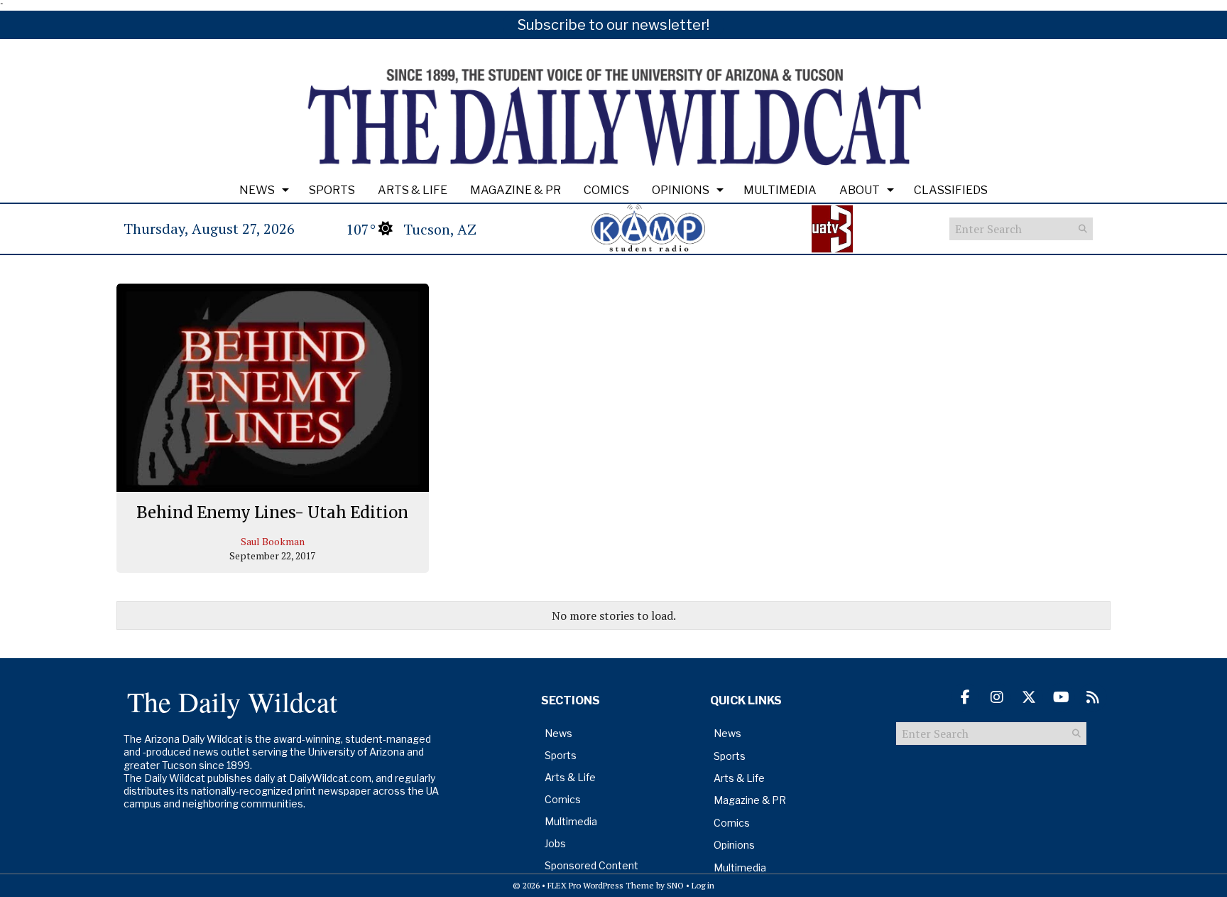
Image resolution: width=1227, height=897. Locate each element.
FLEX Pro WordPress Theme (600, 885)
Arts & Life (412, 190)
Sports (332, 190)
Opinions (680, 190)
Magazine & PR (515, 190)
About (859, 190)
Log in (703, 885)
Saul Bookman (273, 541)
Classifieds (951, 190)
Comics (606, 190)
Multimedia (780, 190)
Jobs (555, 843)
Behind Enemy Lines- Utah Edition (272, 512)
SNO (675, 885)
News (257, 190)
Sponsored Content (591, 865)
